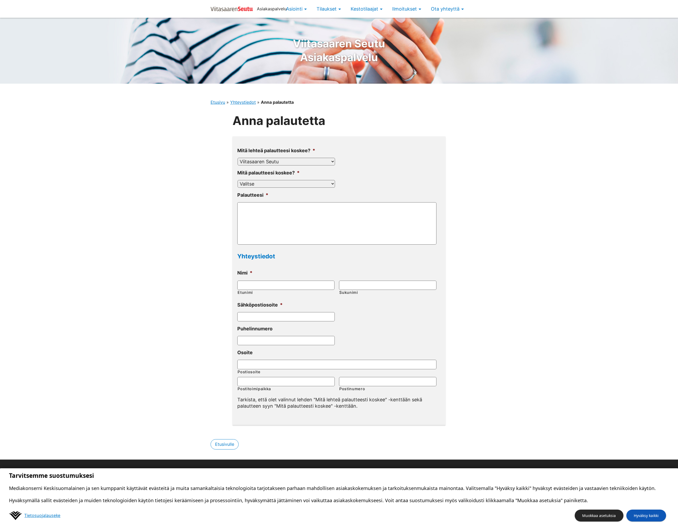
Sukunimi (348, 292)
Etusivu (218, 102)
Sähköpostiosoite (260, 305)
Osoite (245, 352)
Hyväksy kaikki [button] (646, 515)
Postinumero (352, 388)
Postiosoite (249, 372)
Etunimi (245, 292)
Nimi (244, 273)
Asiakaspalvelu (339, 50)
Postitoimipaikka (254, 388)
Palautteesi (252, 195)
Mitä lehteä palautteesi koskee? (276, 150)
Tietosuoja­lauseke (42, 515)
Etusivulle (224, 444)
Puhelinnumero (255, 328)
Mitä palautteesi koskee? (268, 173)
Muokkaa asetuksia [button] (599, 515)
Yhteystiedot (243, 102)
